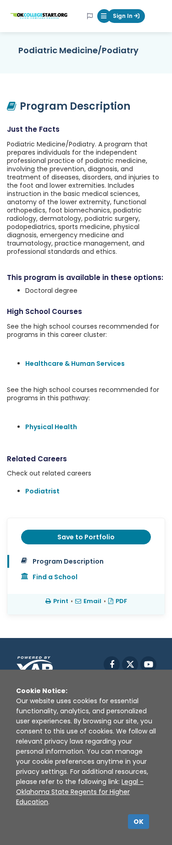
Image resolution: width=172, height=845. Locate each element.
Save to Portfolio (86, 537)
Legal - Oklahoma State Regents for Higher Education (80, 791)
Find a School (55, 577)
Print (60, 601)
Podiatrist (42, 491)
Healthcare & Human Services (75, 363)
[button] (104, 16)
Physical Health (51, 426)
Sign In (123, 16)
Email (92, 601)
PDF (121, 601)
